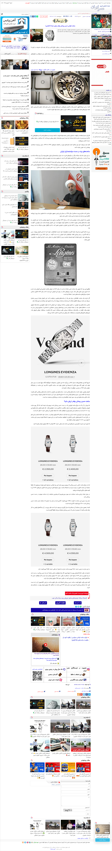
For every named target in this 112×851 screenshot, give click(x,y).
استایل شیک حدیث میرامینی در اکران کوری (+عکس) (101, 103)
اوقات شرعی (84, 3)
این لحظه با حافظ (76, 674)
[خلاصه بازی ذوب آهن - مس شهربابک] (101, 21)
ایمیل (89, 789)
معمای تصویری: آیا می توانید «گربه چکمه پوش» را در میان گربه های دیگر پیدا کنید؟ (102, 118)
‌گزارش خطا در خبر (44, 16)
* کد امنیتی (87, 807)
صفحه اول (109, 3)
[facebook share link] (33, 16)
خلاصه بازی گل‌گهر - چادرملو (104, 31)
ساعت (82, 688)
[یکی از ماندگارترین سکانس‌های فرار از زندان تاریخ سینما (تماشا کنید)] (45, 644)
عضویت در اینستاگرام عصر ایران (76, 669)
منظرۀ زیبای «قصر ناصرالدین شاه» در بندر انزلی (15, 113)
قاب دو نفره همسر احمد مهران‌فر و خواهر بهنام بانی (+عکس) (102, 107)
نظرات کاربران (60, 603)
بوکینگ (53, 784)
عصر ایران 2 (33, 3)
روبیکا (40, 70)
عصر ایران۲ (79, 842)
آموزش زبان (27, 3)
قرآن (42, 3)
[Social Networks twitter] (78, 607)
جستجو (96, 3)
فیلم (36, 3)
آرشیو (100, 3)
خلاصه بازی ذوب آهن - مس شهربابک (102, 29)
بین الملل (56, 3)
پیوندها (55, 842)
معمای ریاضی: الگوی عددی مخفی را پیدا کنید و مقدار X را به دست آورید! (102, 126)
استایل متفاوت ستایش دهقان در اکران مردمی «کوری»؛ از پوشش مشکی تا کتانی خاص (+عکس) (102, 98)
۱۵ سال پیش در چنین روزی (53, 669)
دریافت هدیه (102, 840)
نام (89, 783)
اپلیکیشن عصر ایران (37, 669)
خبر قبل (44, 603)
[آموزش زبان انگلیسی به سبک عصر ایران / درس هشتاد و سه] (101, 43)
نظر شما (88, 781)
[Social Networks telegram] (76, 607)
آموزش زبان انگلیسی (76, 680)
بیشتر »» (94, 13)
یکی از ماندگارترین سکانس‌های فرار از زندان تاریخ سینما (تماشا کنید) (46, 654)
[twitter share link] (31, 16)
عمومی (84, 16)
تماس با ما (104, 3)
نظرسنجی (92, 3)
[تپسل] (35, 113)
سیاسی (70, 3)
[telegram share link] (35, 16)
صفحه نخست (88, 16)
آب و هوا (88, 3)
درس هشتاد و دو (106, 54)
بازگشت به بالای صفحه (83, 838)
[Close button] (109, 823)
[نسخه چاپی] (63, 16)
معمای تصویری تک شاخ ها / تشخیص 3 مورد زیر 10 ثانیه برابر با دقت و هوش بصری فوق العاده (101, 142)
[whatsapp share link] (37, 16)
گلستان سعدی (52, 674)
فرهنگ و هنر (52, 3)
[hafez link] (60, 21)
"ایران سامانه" (53, 849)
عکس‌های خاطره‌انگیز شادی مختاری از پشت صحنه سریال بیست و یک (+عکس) (102, 93)
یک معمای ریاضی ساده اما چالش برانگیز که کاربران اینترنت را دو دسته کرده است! (101, 122)
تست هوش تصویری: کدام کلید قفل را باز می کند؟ (102, 137)
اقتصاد (67, 3)
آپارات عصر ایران (53, 680)
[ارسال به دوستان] (65, 16)
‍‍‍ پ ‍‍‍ (69, 16)
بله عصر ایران (34, 70)
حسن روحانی (77, 688)
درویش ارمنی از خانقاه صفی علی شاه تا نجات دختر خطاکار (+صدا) (10, 47)
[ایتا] (78, 694)
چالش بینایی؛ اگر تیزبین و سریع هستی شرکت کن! (102, 130)
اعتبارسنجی (58, 784)
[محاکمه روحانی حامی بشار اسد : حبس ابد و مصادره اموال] (15, 64)
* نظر (89, 795)
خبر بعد (77, 603)
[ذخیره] (66, 16)
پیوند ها (79, 3)
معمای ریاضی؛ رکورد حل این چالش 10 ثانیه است (101, 134)
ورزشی (60, 3)
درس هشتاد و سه (106, 51)
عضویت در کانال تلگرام (49, 70)
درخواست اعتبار (47, 130)
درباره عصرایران (73, 842)
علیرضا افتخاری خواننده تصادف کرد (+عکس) (103, 111)
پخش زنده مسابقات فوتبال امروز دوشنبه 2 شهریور (14, 82)
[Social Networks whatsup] (81, 607)
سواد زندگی (75, 3)
